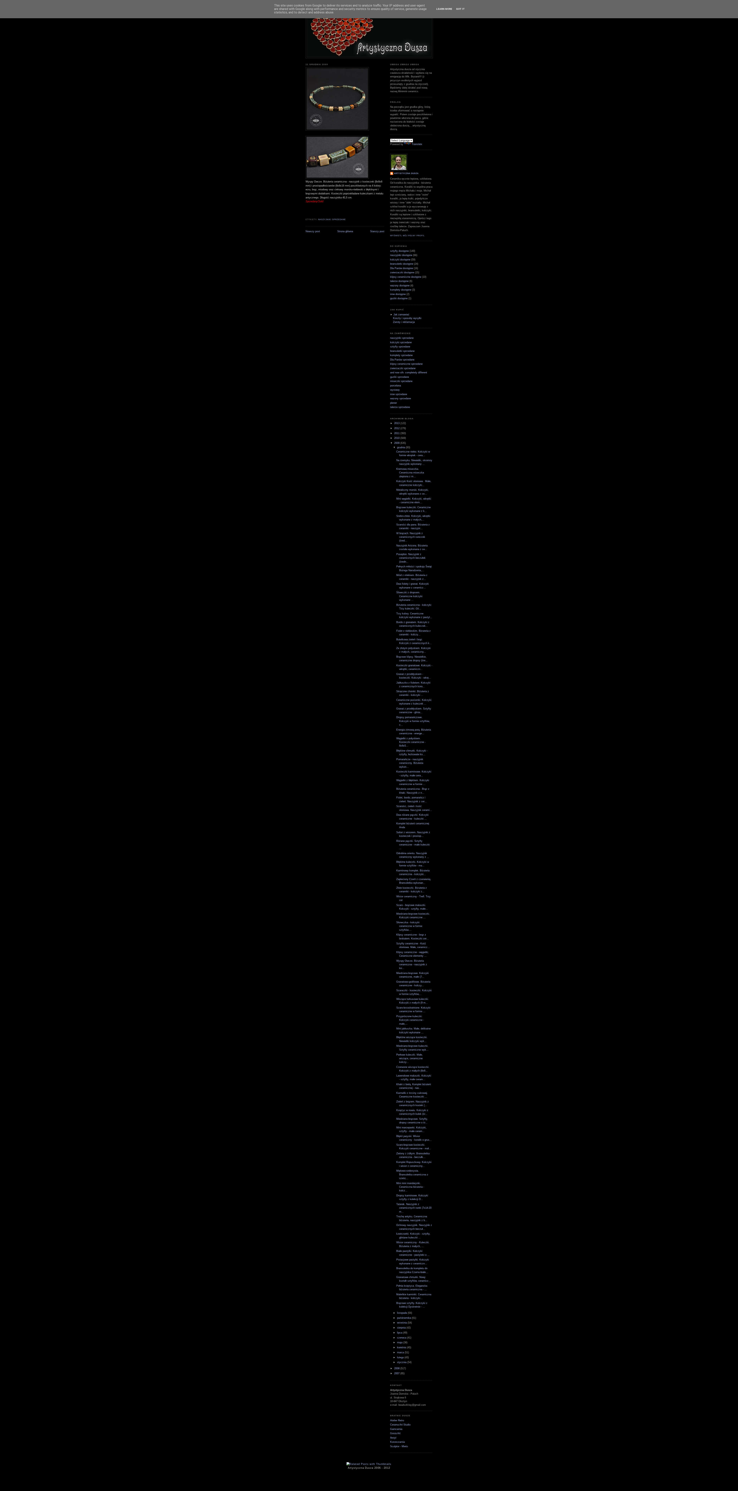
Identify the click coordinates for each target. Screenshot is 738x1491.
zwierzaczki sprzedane (403, 368)
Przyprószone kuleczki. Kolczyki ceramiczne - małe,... (410, 1020)
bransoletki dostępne (401, 263)
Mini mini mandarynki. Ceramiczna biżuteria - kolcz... (410, 1187)
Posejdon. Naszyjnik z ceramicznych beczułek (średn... (411, 558)
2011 (397, 433)
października (404, 1317)
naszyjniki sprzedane (332, 219)
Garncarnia (396, 1429)
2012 (397, 428)
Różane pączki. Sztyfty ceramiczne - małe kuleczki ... (413, 845)
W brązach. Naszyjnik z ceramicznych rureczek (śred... (410, 537)
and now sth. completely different (408, 372)
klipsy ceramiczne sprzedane (406, 363)
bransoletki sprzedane (402, 351)
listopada (402, 1312)
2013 (397, 423)
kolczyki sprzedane (401, 342)
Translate (417, 144)
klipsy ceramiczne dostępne (405, 276)
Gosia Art (395, 1433)
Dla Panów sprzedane (402, 359)
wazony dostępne (400, 285)
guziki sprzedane (399, 376)
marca (401, 1352)
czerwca (402, 1337)
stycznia (402, 1362)
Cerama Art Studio (400, 1424)
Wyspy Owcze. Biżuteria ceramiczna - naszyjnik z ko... (411, 964)
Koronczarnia (397, 1441)
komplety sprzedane (401, 355)
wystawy (395, 389)
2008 (397, 1368)
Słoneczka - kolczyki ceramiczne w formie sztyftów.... (409, 926)
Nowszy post (313, 231)
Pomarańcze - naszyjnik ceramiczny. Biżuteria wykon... (409, 763)
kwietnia (402, 1347)
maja (400, 1342)
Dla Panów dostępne (401, 268)
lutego (401, 1357)
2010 (397, 438)
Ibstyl (393, 1437)
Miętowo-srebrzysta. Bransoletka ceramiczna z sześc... (412, 1174)
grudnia (401, 447)
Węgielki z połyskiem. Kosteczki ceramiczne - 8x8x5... (411, 742)
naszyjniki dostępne (401, 255)
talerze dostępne (399, 281)
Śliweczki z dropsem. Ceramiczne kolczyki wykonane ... (409, 596)
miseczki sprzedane (401, 381)
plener (393, 402)
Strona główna (345, 231)
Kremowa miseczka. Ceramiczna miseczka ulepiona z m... (410, 472)
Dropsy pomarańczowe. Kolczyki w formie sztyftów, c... (413, 721)
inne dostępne (398, 294)
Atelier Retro (397, 1420)
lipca (400, 1332)
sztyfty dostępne (399, 250)
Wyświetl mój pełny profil (407, 236)
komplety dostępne (400, 289)
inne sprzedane (398, 394)
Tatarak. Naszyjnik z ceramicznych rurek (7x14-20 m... (413, 1208)
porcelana (395, 385)
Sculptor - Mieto (399, 1446)
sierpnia (401, 1327)
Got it (460, 8)
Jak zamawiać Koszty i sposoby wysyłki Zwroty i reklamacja (407, 318)
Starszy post (377, 231)
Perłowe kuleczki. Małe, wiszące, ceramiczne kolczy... (409, 1058)
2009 (397, 443)
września (402, 1322)
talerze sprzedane (400, 407)
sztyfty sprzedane (400, 346)
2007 (397, 1373)
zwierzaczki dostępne (402, 272)
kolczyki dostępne (400, 259)
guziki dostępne (399, 298)
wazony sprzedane (400, 398)
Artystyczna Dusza (406, 173)
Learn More (444, 8)
